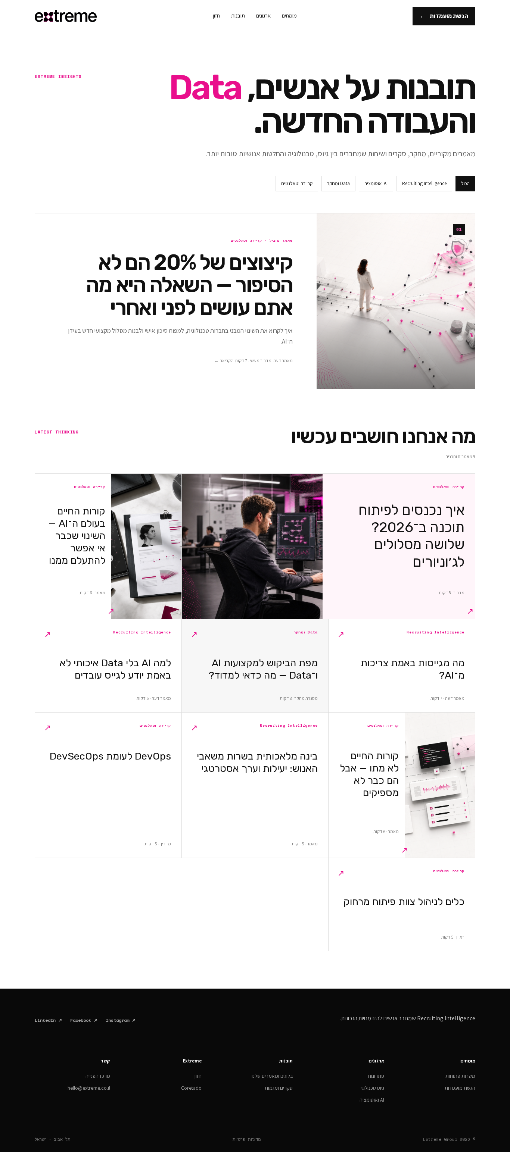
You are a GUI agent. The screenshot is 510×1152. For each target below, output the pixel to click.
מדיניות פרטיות (247, 1139)
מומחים (289, 15)
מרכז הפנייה (97, 1076)
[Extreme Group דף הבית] (66, 16)
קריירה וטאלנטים (296, 183)
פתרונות (376, 1076)
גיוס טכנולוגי (372, 1087)
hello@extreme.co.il (89, 1087)
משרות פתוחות (460, 1076)
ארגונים (263, 15)
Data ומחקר (338, 183)
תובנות (238, 15)
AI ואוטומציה (376, 183)
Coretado (191, 1087)
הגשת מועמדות (444, 15)
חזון (216, 15)
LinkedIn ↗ (48, 1020)
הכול (465, 183)
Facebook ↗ (83, 1020)
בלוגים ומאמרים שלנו (272, 1076)
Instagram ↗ (121, 1020)
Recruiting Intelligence (424, 183)
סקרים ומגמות (279, 1087)
